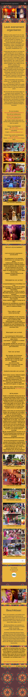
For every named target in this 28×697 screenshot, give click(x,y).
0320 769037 (15, 127)
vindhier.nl (14, 571)
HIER (23, 657)
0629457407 (11, 138)
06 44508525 (18, 138)
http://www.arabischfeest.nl (14, 118)
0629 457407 (12, 129)
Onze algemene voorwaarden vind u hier (14, 661)
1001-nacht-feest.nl (20, 388)
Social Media (14, 568)
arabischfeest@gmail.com (16, 132)
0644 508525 (20, 129)
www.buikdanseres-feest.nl (14, 115)
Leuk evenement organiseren (10, 3)
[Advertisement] (14, 683)
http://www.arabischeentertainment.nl (14, 112)
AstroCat (13, 666)
